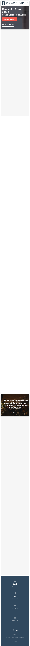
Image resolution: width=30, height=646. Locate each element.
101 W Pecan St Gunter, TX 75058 (15, 611)
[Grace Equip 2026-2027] (15, 474)
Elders (15, 634)
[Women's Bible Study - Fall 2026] (15, 530)
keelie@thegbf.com (15, 586)
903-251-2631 (15, 598)
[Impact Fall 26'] (15, 503)
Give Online (15, 623)
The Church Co (15, 641)
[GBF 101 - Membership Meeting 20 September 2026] (15, 438)
